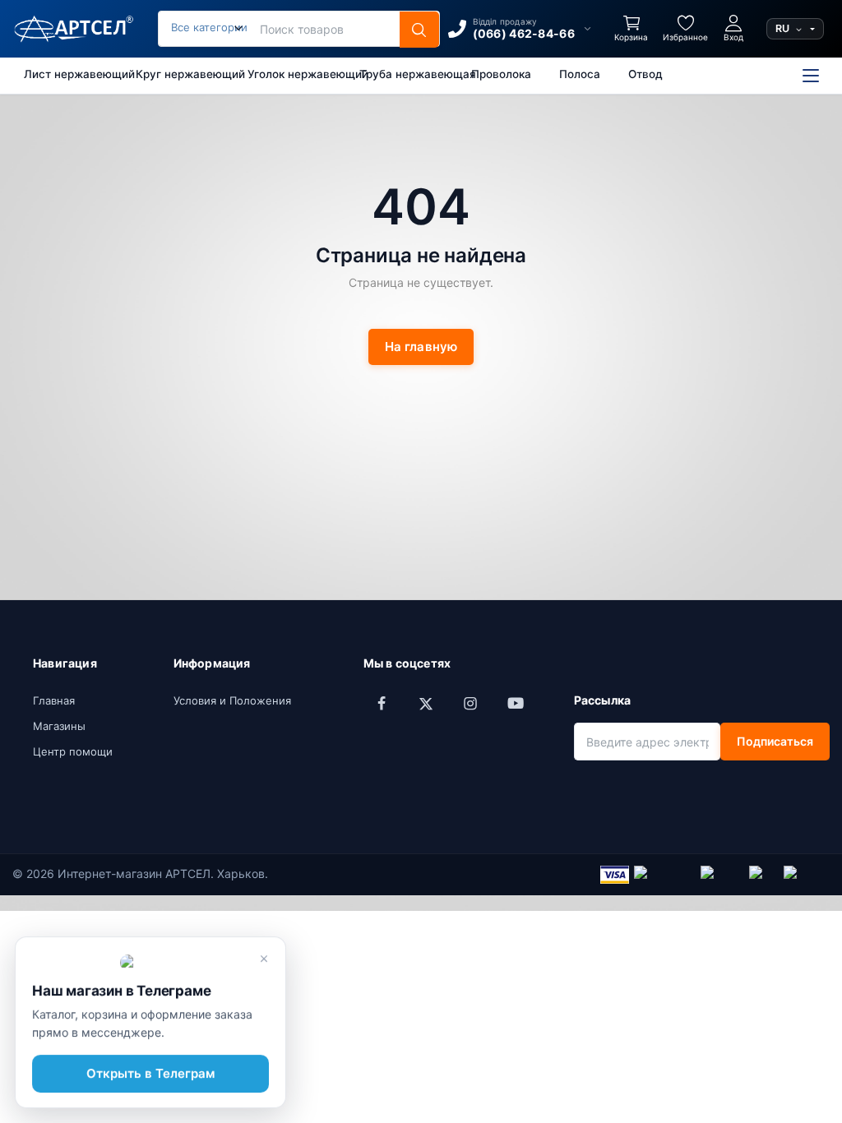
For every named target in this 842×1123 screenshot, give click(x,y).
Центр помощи (73, 751)
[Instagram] (470, 704)
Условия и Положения (232, 700)
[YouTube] (515, 704)
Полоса (579, 74)
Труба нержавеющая (406, 74)
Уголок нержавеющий (295, 74)
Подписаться (775, 741)
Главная (54, 700)
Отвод (645, 74)
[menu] (811, 76)
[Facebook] (381, 704)
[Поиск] (419, 30)
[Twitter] (426, 704)
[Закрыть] (264, 958)
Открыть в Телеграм (150, 1073)
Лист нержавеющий (71, 74)
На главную (421, 346)
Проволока (501, 74)
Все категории (209, 27)
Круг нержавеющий (183, 74)
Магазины (59, 725)
